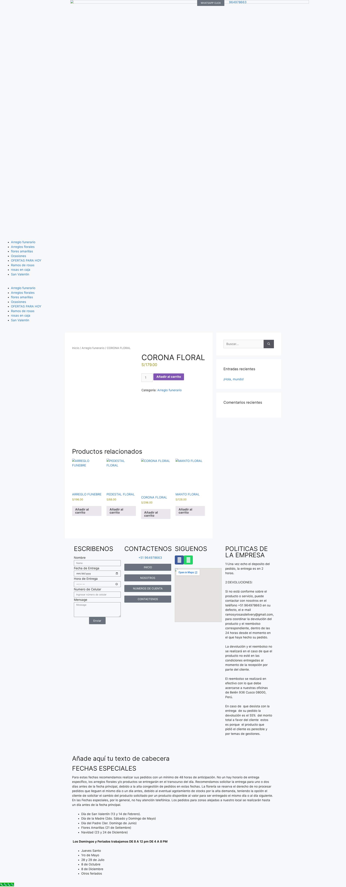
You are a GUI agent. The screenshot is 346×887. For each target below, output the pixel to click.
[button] (173, 283)
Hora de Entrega (86, 578)
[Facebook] (179, 559)
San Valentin (20, 274)
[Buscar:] (243, 344)
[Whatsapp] (188, 559)
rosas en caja (20, 269)
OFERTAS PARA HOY (26, 260)
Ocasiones (18, 256)
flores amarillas (22, 251)
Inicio (75, 348)
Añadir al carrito (168, 376)
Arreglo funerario (23, 242)
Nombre (80, 557)
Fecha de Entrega (86, 568)
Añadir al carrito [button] (82, 511)
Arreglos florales (23, 247)
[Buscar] (269, 344)
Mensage (80, 600)
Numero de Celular (87, 589)
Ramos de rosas (22, 265)
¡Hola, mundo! (233, 379)
